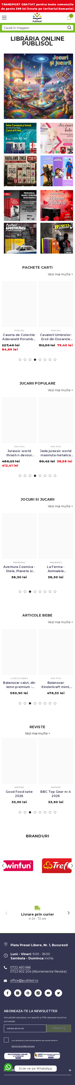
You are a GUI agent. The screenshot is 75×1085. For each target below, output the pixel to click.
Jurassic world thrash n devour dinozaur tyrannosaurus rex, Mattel (19, 453)
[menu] (4, 17)
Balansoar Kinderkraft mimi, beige (56, 685)
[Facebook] (7, 993)
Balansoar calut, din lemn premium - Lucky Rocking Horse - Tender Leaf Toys (19, 685)
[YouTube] (48, 993)
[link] (37, 913)
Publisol (19, 330)
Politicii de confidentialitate (23, 1046)
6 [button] (45, 360)
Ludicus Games (19, 678)
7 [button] (50, 360)
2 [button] (25, 360)
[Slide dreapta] (68, 913)
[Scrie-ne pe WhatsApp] (8, 1067)
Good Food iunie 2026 (19, 794)
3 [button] (30, 360)
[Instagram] (17, 993)
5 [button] (40, 360)
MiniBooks (19, 562)
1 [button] (20, 360)
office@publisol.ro (24, 980)
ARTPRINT (19, 787)
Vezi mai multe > (60, 274)
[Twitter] (58, 993)
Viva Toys (19, 446)
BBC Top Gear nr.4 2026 (55, 794)
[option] (19, 317)
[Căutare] (37, 28)
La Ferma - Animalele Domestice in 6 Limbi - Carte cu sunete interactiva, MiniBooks (55, 569)
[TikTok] (38, 993)
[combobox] (34, 28)
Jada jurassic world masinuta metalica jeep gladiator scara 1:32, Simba (55, 453)
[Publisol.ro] (18, 866)
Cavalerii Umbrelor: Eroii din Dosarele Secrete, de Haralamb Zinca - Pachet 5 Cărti (56, 337)
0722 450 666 (20, 967)
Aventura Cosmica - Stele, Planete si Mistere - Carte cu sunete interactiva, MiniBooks (19, 569)
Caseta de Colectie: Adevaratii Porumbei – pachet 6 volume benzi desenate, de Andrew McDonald (19, 337)
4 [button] (35, 360)
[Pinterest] (28, 993)
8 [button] (55, 360)
